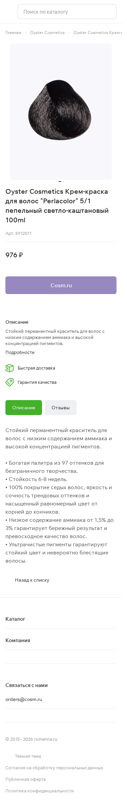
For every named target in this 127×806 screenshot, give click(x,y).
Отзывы (60, 408)
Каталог (15, 619)
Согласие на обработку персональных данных (54, 767)
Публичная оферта (25, 779)
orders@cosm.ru (23, 699)
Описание (23, 408)
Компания (17, 640)
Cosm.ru (61, 285)
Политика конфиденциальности (39, 790)
